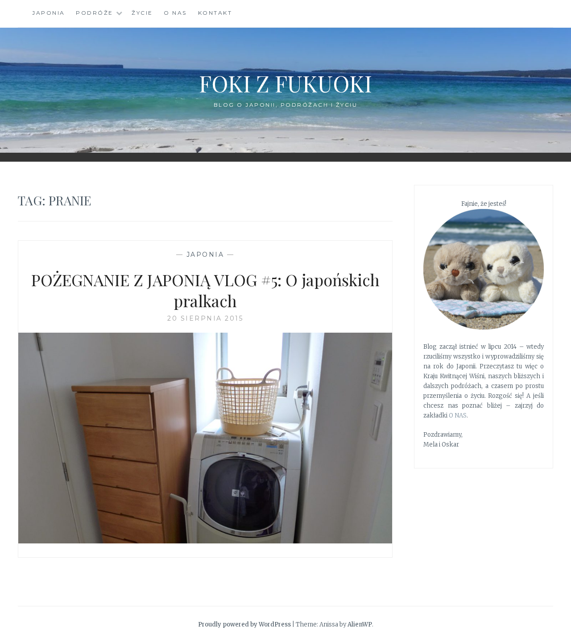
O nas (175, 12)
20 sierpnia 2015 (205, 318)
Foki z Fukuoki (285, 83)
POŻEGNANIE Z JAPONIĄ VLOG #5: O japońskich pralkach (205, 290)
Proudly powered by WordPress (244, 624)
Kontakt (215, 12)
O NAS (458, 415)
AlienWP (360, 624)
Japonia (48, 12)
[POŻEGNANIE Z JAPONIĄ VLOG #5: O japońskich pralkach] (205, 540)
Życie (142, 12)
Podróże (94, 12)
